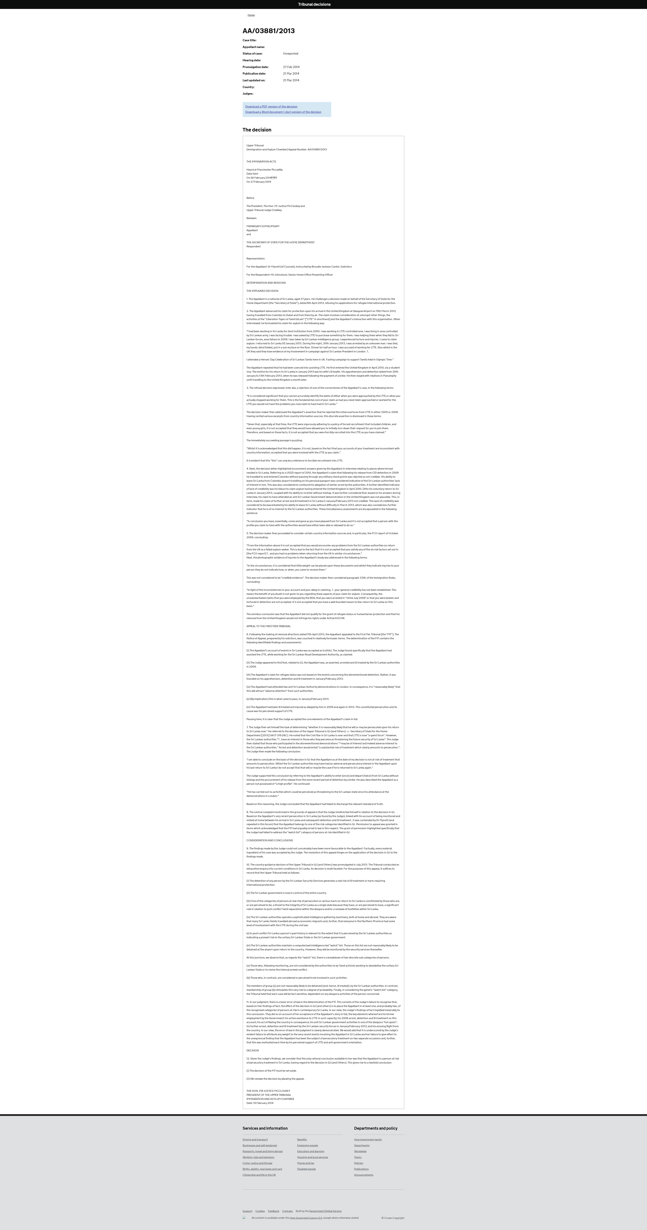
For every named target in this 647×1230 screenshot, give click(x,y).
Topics (358, 1157)
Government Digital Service (325, 1211)
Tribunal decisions (314, 4)
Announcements (363, 1175)
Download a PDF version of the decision (271, 107)
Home (251, 15)
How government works (368, 1139)
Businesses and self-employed (260, 1145)
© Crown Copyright (392, 1218)
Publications (361, 1169)
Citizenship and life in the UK (259, 1175)
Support (247, 1211)
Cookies (260, 1211)
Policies (358, 1163)
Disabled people (306, 1169)
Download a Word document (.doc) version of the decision (283, 112)
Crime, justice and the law (257, 1163)
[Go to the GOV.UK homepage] (257, 4)
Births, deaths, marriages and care (262, 1169)
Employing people (307, 1145)
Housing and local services (312, 1157)
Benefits (302, 1139)
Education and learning (310, 1151)
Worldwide (360, 1151)
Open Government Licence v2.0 (306, 1218)
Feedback (273, 1211)
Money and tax (305, 1163)
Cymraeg (287, 1211)
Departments (361, 1145)
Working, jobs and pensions (258, 1157)
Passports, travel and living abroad (263, 1151)
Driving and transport (255, 1139)
